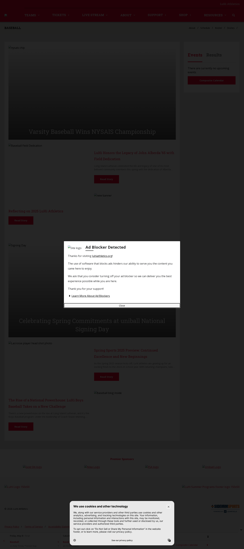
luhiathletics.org (102, 256)
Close (122, 305)
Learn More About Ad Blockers (91, 296)
